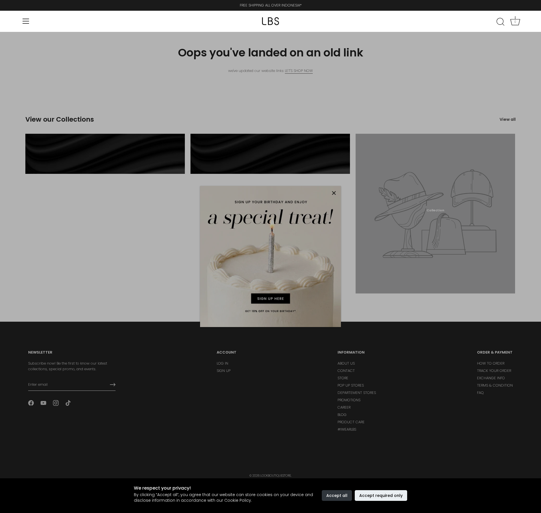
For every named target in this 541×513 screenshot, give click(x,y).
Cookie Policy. (238, 500)
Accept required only (381, 495)
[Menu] (26, 21)
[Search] (500, 22)
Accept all (336, 495)
